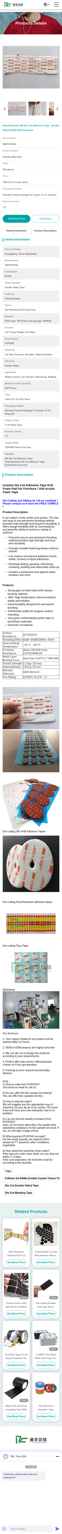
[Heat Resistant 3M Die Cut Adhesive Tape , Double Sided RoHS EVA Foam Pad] (31, 67)
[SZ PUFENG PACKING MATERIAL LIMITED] (13, 5)
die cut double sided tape (22, 1185)
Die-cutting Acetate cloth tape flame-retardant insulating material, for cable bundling (46, 1305)
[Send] (57, 1528)
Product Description (45, 230)
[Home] (31, 1443)
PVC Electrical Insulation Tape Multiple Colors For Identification (46, 1408)
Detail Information (16, 230)
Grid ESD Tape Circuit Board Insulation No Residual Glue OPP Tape (16, 1356)
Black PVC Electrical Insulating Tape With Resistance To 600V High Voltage (16, 1408)
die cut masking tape (18, 1192)
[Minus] (57, 1456)
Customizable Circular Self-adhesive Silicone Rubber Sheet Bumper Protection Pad (46, 1253)
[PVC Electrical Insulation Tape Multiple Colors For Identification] (46, 1388)
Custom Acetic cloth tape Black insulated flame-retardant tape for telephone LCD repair (16, 1305)
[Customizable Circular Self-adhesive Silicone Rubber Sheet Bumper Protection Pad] (46, 1234)
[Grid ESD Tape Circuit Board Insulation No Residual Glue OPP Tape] (16, 1336)
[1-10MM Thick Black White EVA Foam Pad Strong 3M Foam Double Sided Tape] (46, 1336)
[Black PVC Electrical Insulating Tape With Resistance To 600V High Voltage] (16, 1388)
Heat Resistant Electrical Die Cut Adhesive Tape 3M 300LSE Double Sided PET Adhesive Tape (16, 1253)
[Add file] (4, 1528)
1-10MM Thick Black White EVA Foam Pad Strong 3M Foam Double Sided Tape (46, 1356)
